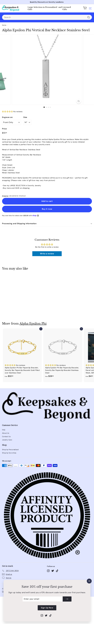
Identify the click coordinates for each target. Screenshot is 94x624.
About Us (5, 433)
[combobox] (47, 17)
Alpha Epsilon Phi (33, 323)
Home (4, 25)
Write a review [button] (47, 253)
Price (4, 129)
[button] (7, 111)
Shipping (5, 196)
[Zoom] (78, 101)
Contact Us (6, 436)
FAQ (3, 430)
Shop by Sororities (9, 453)
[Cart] (85, 8)
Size (25, 117)
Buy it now (47, 209)
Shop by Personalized (10, 450)
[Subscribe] (67, 599)
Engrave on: (7, 117)
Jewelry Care (7, 440)
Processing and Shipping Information (19, 223)
